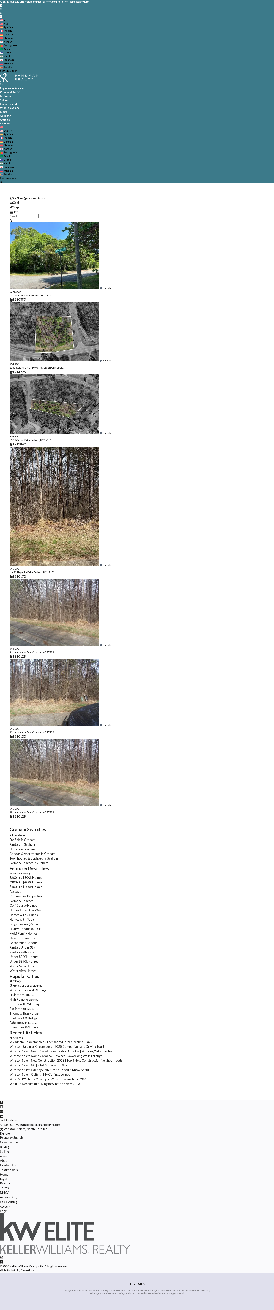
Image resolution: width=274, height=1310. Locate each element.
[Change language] (3, 20)
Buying (4, 96)
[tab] (137, 202)
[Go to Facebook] (1, 5)
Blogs (3, 111)
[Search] (11, 220)
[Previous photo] (14, 256)
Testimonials (9, 1170)
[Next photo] (260, 256)
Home (4, 1174)
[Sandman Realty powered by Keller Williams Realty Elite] (65, 1252)
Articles (5, 119)
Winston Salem (9, 107)
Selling (4, 100)
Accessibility (8, 1197)
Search (4, 84)
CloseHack (27, 1270)
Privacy (5, 1183)
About (4, 115)
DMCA (4, 1192)
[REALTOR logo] (1, 1262)
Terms (4, 1188)
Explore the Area (10, 88)
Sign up (4, 70)
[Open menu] (1, 181)
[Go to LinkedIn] (1, 16)
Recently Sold (8, 103)
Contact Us (8, 1165)
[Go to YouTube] (1, 12)
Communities (8, 92)
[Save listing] (101, 288)
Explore (5, 1133)
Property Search (11, 1138)
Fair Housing (8, 1202)
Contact (5, 123)
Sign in (13, 70)
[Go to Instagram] (1, 8)
